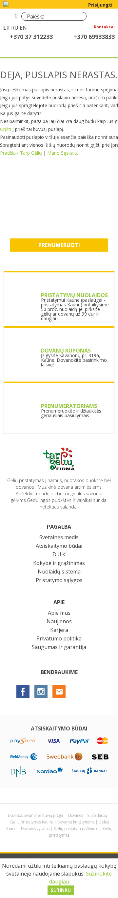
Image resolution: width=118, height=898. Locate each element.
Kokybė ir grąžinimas (59, 563)
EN (23, 27)
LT (6, 27)
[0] (9, 18)
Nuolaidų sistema (59, 571)
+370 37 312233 (31, 37)
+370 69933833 (94, 37)
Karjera (59, 630)
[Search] (80, 16)
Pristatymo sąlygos (59, 580)
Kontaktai (104, 27)
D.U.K (59, 554)
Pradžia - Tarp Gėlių (21, 153)
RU (14, 27)
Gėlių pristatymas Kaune (31, 822)
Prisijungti (100, 5)
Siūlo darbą (97, 815)
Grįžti (5, 129)
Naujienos (59, 621)
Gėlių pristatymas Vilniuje (76, 828)
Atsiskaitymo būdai (59, 545)
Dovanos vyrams (35, 828)
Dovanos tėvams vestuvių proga (35, 815)
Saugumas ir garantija (59, 647)
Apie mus (59, 612)
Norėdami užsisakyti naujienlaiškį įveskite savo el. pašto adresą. (59, 205)
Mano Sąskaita (63, 153)
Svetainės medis (59, 537)
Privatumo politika (59, 638)
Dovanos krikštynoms (75, 822)
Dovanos (75, 815)
